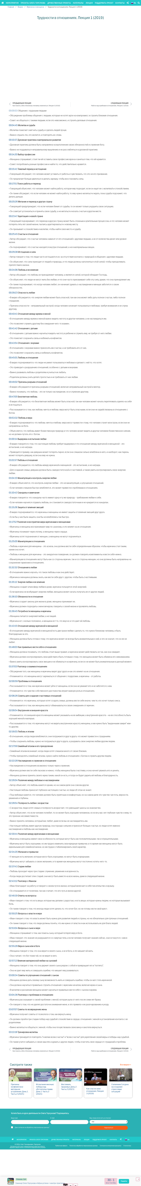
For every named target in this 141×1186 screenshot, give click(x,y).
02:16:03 (13, 732)
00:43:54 (13, 343)
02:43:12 (13, 881)
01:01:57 (13, 460)
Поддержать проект (104, 3)
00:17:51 (13, 184)
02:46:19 (13, 896)
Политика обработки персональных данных (84, 1146)
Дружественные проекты (59, 3)
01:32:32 (13, 567)
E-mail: (52, 1118)
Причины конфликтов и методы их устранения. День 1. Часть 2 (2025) (19, 1089)
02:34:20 (13, 852)
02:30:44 (13, 834)
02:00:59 (13, 681)
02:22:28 (13, 761)
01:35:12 (13, 582)
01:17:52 (13, 522)
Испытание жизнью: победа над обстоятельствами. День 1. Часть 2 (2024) (45, 1089)
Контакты (120, 3)
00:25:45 (13, 234)
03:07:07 (13, 1009)
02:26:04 (13, 780)
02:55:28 (13, 946)
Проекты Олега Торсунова (33, 3)
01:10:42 (13, 493)
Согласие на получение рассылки (110, 1146)
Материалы (78, 3)
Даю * (32, 1127)
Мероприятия (12, 3)
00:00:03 (13, 111)
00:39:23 (13, 293)
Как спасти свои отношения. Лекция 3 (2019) (95, 1091)
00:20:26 (13, 202)
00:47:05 (13, 397)
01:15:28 (13, 507)
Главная (11, 7)
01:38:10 (13, 597)
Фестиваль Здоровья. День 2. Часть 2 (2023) (69, 1087)
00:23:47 (13, 216)
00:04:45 (13, 125)
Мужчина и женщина (35, 7)
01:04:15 (13, 478)
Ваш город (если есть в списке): (100, 1118)
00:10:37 (13, 140)
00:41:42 (13, 328)
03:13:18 (13, 1032)
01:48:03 (13, 647)
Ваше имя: (14, 1118)
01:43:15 (13, 626)
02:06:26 (13, 696)
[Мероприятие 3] (75, 1185)
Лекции (89, 3)
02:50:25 (13, 914)
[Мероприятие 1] (65, 1185)
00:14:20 (13, 154)
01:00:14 (13, 439)
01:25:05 (13, 541)
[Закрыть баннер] (138, 1179)
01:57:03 (13, 667)
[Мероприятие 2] (70, 1185)
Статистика (127, 1146)
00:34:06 (13, 270)
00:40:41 (13, 314)
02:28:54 (13, 803)
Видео (20, 7)
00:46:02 (13, 382)
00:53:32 (13, 418)
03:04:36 (13, 995)
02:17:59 (13, 746)
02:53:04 (13, 928)
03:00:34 (13, 975)
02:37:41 (13, 866)
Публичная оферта (61, 1146)
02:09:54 (13, 710)
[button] (138, 3)
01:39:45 (13, 611)
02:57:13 (13, 961)
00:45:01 (13, 358)
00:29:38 (13, 252)
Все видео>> (125, 1065)
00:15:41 (13, 169)
